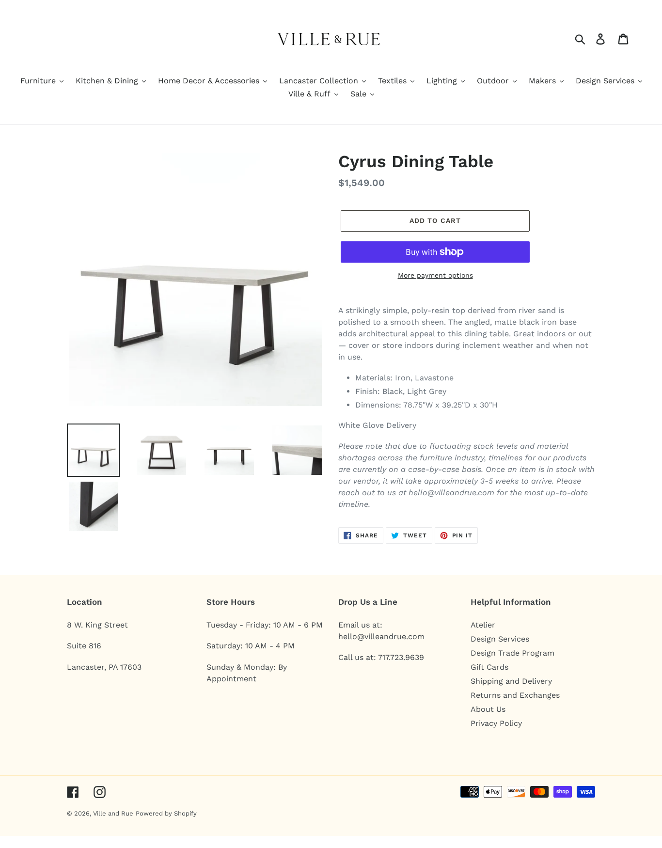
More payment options (435, 275)
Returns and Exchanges (515, 695)
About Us (488, 709)
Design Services (500, 639)
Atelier (483, 624)
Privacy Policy (496, 723)
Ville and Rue (113, 813)
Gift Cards (489, 667)
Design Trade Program (512, 653)
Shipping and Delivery (511, 681)
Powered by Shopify (166, 813)
